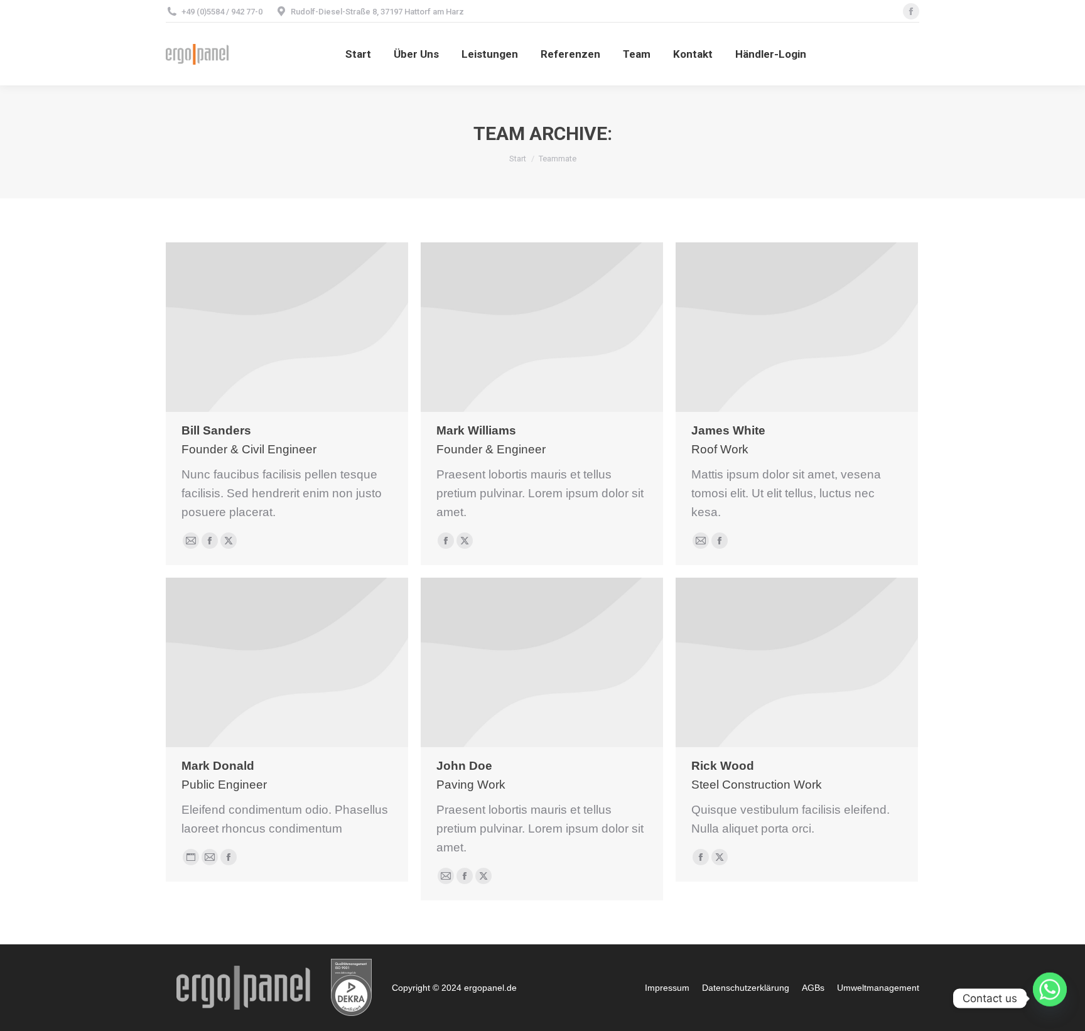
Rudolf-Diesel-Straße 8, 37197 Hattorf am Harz (377, 11)
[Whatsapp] (1050, 998)
